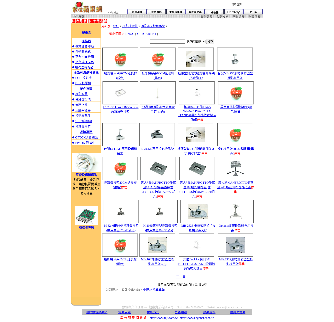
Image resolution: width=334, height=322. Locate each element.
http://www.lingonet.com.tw (197, 317)
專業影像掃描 (84, 46)
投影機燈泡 (83, 99)
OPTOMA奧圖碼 (86, 137)
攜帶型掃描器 (84, 67)
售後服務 (181, 312)
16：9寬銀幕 (83, 121)
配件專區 (86, 88)
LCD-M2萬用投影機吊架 (157, 149)
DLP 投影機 (83, 83)
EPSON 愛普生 (85, 143)
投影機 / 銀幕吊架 (153, 26)
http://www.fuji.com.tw (164, 317)
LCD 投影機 (83, 77)
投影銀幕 (81, 94)
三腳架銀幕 (83, 110)
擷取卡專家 (86, 227)
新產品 (86, 32)
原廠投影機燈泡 (86, 174)
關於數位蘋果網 (96, 312)
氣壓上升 (81, 105)
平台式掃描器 (84, 62)
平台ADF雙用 (84, 57)
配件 (116, 26)
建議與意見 (237, 312)
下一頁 (181, 277)
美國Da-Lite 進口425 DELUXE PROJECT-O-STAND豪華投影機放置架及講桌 (197, 113)
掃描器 (86, 41)
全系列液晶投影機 (86, 72)
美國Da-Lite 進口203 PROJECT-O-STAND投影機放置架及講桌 (196, 264)
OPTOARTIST (146, 33)
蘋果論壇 (209, 312)
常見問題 (124, 312)
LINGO (130, 33)
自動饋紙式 (83, 51)
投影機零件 (130, 26)
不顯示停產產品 (154, 289)
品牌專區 (86, 132)
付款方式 (153, 312)
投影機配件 (83, 115)
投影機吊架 (83, 126)
